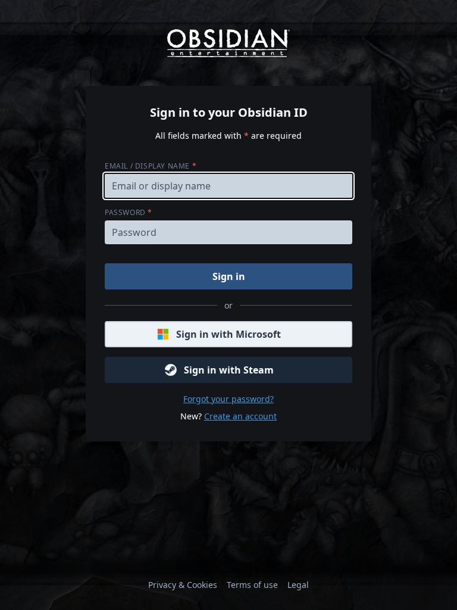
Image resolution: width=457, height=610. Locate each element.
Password (128, 212)
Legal (298, 584)
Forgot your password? (228, 398)
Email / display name (150, 166)
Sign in (228, 276)
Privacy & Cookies (182, 584)
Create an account (240, 416)
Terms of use (252, 584)
